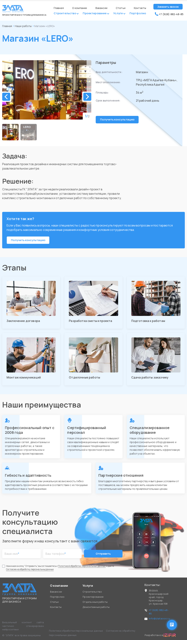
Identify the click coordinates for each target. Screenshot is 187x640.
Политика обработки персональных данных (76, 630)
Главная (59, 8)
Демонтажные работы (96, 607)
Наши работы (23, 26)
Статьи (120, 8)
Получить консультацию (117, 119)
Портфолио (137, 13)
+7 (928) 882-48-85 (170, 14)
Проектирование (94, 13)
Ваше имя (12, 554)
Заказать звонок (168, 6)
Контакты (140, 8)
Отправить (103, 554)
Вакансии (101, 8)
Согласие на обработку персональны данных (30, 569)
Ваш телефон (55, 554)
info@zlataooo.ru (159, 618)
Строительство (65, 13)
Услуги (118, 13)
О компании (79, 8)
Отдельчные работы (95, 602)
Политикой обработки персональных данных (82, 566)
